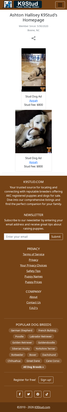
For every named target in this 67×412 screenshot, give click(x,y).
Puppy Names (34, 276)
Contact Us (33, 302)
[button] (20, 394)
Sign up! (46, 380)
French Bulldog (47, 330)
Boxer (32, 354)
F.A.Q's (33, 308)
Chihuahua (14, 360)
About (33, 297)
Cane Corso (52, 360)
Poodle (19, 336)
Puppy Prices (33, 282)
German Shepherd (21, 330)
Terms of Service (33, 254)
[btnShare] (33, 38)
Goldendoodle (46, 342)
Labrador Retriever (41, 336)
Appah (33, 100)
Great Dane (33, 360)
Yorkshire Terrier (45, 348)
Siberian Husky (21, 348)
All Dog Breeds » (33, 367)
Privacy (33, 260)
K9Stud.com (42, 407)
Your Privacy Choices (33, 265)
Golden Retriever (22, 342)
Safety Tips (33, 271)
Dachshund (49, 354)
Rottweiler (17, 354)
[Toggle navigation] (60, 4)
